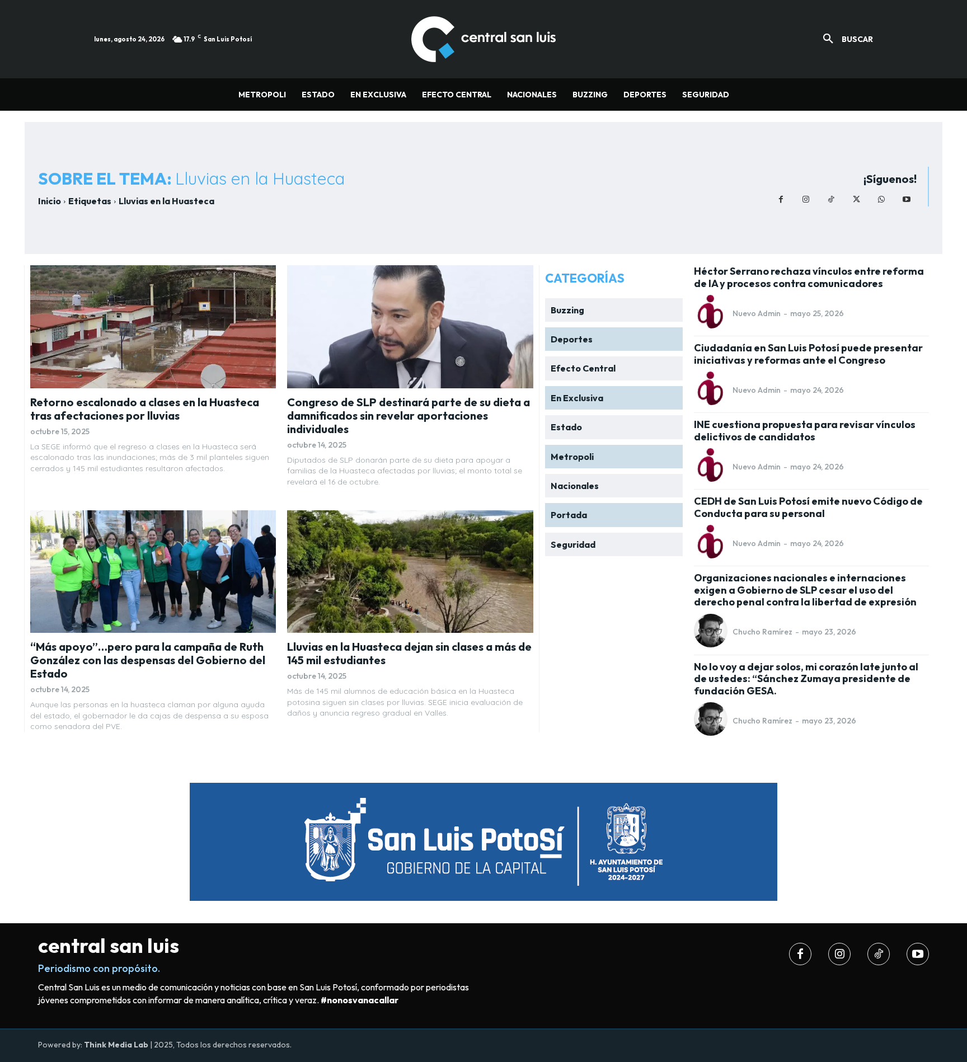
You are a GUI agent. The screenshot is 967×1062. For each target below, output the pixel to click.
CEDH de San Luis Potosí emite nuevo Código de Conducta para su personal (808, 507)
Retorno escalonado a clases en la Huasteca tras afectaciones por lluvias (144, 408)
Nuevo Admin (757, 313)
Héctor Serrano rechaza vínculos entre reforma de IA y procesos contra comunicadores (809, 277)
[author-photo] (712, 313)
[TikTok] (831, 199)
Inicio (49, 200)
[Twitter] (856, 199)
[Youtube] (907, 199)
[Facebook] (781, 199)
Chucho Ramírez (762, 632)
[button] (844, 39)
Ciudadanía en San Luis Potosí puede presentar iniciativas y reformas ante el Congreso (808, 353)
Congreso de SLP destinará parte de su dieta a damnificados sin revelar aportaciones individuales (408, 415)
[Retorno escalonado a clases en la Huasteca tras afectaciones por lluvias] (153, 326)
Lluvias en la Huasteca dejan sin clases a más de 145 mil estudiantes (409, 653)
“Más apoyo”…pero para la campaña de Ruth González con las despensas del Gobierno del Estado (147, 660)
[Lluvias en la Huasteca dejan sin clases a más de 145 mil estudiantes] (410, 571)
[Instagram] (806, 199)
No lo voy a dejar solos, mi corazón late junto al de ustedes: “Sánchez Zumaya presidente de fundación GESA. (806, 678)
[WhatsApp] (881, 199)
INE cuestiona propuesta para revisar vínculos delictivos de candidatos (805, 430)
